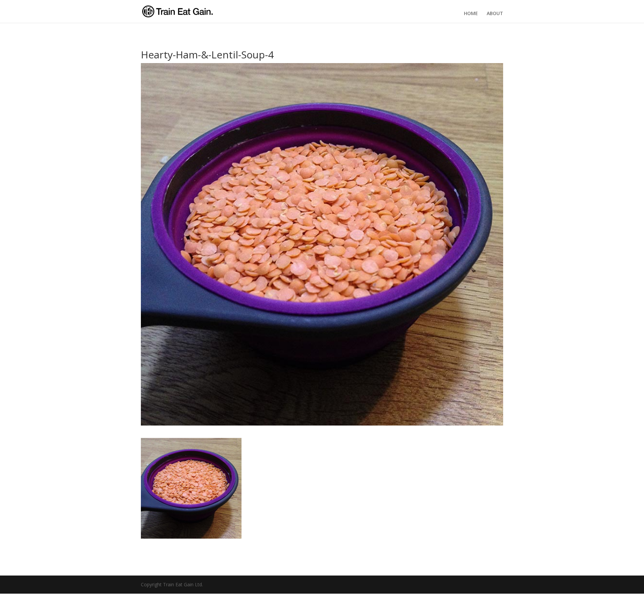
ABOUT (495, 13)
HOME (471, 13)
